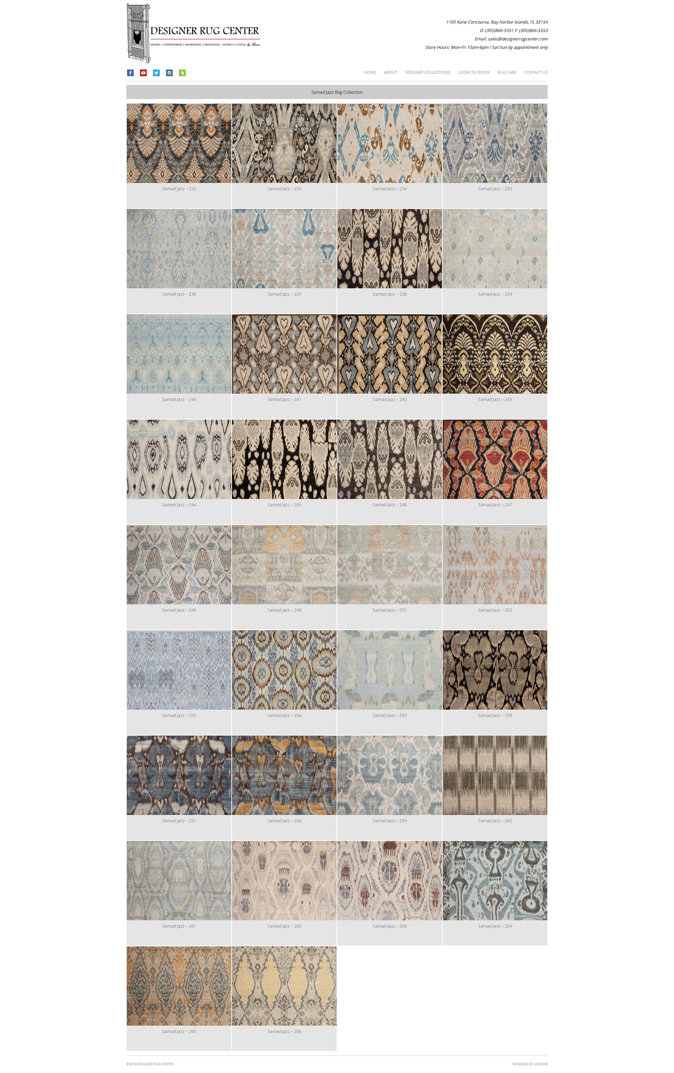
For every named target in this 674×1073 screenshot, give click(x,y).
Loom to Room (474, 72)
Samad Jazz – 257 (179, 820)
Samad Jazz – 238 (390, 294)
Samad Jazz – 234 (390, 188)
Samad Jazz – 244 (179, 504)
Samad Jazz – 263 (390, 926)
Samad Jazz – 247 (495, 504)
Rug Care (507, 72)
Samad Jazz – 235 (495, 188)
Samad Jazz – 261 (179, 926)
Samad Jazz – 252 (495, 610)
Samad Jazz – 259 (390, 820)
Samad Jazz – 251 (390, 610)
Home (370, 72)
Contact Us (536, 72)
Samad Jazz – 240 (179, 399)
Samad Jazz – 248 (179, 610)
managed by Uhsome (530, 1064)
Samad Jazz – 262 (284, 926)
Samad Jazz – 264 (495, 926)
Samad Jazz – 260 (495, 820)
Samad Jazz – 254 (284, 715)
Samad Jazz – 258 (284, 820)
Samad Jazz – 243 (495, 399)
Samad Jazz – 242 (390, 399)
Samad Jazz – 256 (495, 715)
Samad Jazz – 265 (179, 1031)
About (390, 72)
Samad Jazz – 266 (284, 1031)
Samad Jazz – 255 (390, 715)
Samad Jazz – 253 (179, 715)
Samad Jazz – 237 (284, 294)
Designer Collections (427, 72)
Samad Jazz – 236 (179, 294)
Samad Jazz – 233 (284, 188)
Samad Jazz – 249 (284, 610)
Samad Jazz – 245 (284, 504)
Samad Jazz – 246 (390, 504)
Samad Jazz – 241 (284, 399)
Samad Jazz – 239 (495, 294)
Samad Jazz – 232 (179, 188)
